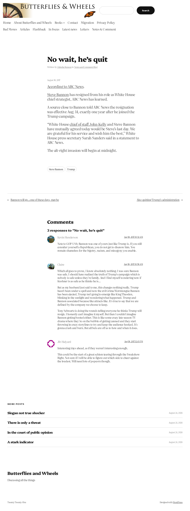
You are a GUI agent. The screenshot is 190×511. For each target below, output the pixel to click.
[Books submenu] (64, 22)
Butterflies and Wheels (32, 473)
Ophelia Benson (64, 67)
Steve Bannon (58, 94)
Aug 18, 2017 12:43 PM (133, 341)
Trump (71, 169)
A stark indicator (20, 442)
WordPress (178, 502)
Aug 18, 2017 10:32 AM (133, 236)
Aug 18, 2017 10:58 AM (133, 264)
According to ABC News (65, 86)
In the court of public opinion (30, 432)
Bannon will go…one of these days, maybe (35, 200)
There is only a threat (24, 422)
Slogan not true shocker (26, 413)
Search (145, 10)
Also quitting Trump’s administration (158, 200)
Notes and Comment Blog (86, 67)
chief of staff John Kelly (88, 124)
